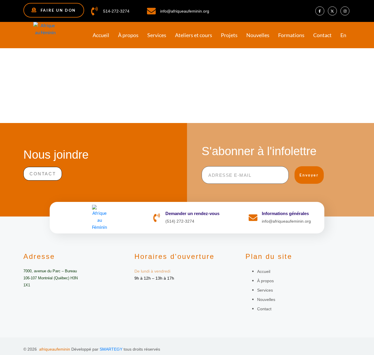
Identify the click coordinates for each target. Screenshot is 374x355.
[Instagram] (344, 10)
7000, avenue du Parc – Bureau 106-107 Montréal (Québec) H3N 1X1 (50, 278)
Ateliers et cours (193, 35)
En (343, 35)
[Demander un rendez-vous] (156, 217)
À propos (128, 35)
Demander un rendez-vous (192, 213)
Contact (322, 35)
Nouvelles (257, 35)
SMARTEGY (111, 349)
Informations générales (285, 213)
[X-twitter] (332, 10)
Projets (229, 35)
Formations (291, 35)
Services (156, 35)
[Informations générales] (253, 217)
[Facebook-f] (319, 10)
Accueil (101, 35)
